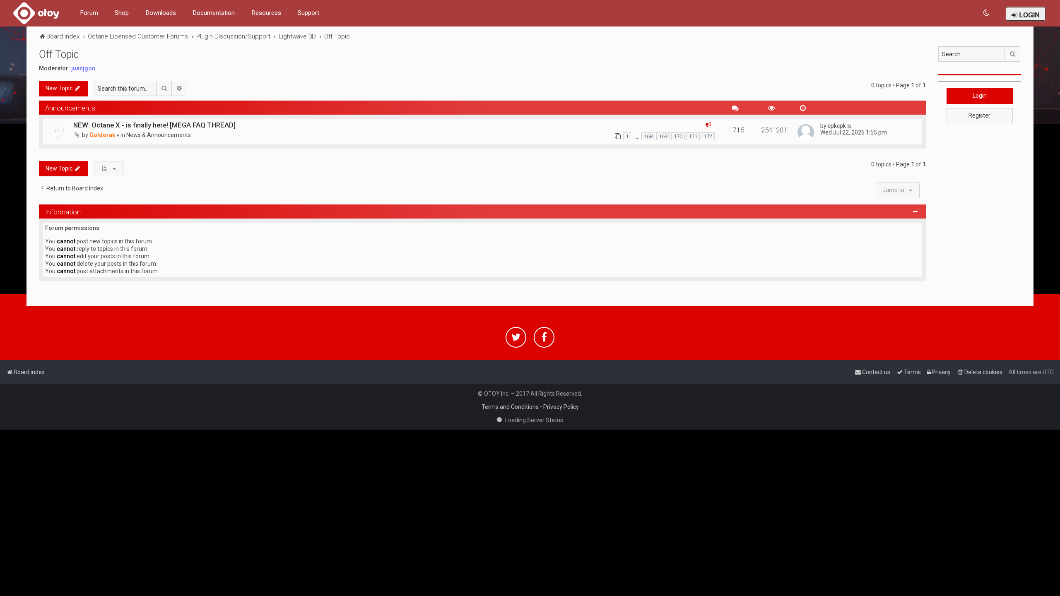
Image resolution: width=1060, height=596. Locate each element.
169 (663, 136)
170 (678, 136)
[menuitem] (987, 13)
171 (693, 136)
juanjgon (83, 68)
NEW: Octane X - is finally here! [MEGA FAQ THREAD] (154, 125)
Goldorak (102, 135)
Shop (122, 13)
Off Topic (59, 54)
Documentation (214, 13)
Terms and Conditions (510, 407)
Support (308, 13)
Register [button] (979, 115)
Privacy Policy (561, 407)
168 (648, 136)
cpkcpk (837, 126)
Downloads (160, 13)
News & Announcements (158, 135)
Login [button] (980, 95)
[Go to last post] (850, 126)
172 (707, 136)
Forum (89, 13)
